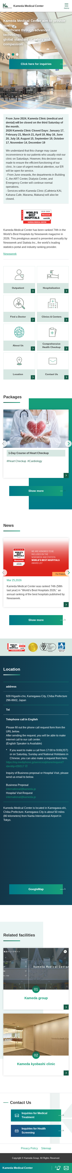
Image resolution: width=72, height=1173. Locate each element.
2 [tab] (13, 54)
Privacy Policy (29, 1148)
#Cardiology (34, 461)
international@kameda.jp (21, 789)
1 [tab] (9, 54)
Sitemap (46, 1148)
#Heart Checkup (16, 461)
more (66, 475)
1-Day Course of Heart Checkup (28, 453)
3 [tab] (17, 54)
